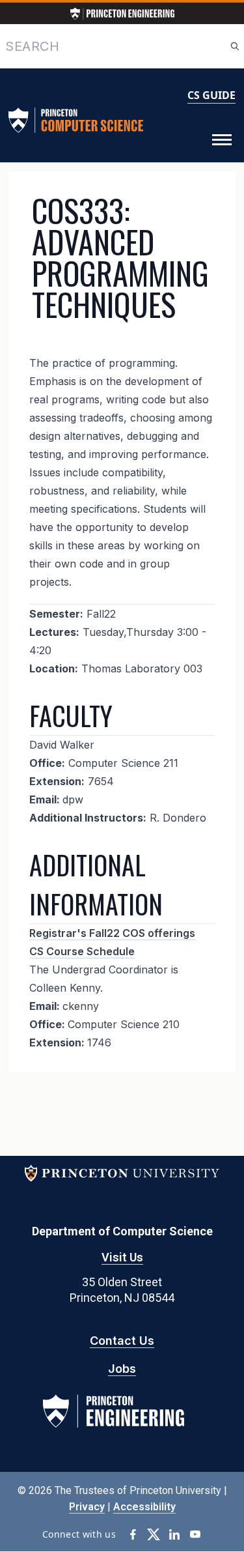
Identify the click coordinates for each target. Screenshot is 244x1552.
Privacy (87, 1507)
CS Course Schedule (82, 951)
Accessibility (144, 1507)
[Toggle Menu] (222, 140)
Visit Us (122, 1257)
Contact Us (122, 1340)
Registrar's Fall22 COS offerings (112, 933)
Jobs (122, 1368)
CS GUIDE (211, 95)
